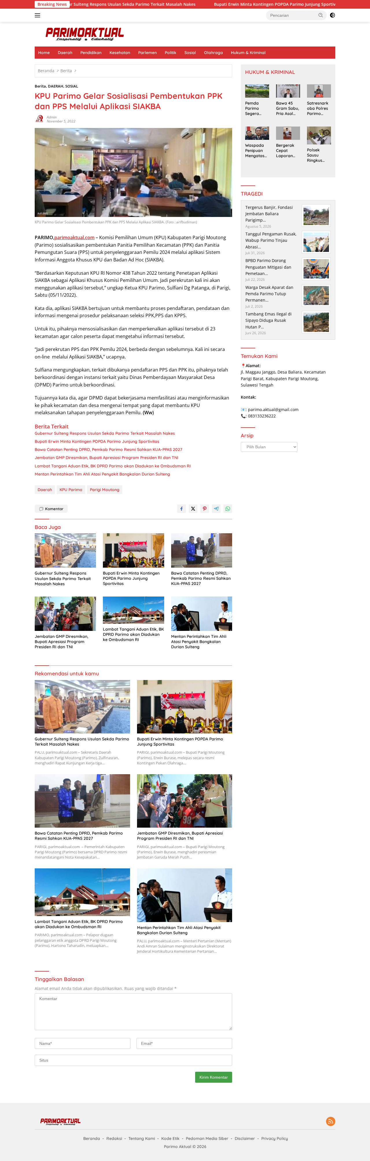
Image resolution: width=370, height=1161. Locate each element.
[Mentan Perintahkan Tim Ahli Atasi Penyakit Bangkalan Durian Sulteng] (201, 614)
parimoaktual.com (74, 237)
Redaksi (114, 1138)
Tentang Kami (141, 1138)
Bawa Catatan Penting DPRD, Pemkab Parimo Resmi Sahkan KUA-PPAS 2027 (108, 449)
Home (44, 52)
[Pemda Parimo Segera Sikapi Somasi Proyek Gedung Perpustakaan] (257, 91)
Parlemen (147, 52)
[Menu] (38, 15)
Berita (40, 86)
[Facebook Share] (181, 508)
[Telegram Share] (216, 508)
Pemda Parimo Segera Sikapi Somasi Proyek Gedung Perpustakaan (256, 108)
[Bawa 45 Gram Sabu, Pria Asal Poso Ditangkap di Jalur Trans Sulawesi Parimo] (288, 91)
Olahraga (213, 52)
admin (52, 117)
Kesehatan (120, 52)
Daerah (65, 52)
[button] (321, 15)
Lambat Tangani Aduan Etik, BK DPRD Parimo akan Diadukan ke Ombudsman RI (113, 466)
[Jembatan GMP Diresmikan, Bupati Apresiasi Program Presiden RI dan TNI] (65, 614)
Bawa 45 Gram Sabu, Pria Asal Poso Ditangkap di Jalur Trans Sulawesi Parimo (287, 108)
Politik (170, 52)
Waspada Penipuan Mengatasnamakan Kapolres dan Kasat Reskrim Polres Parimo (256, 151)
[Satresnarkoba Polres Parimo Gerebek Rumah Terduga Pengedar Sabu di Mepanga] (319, 91)
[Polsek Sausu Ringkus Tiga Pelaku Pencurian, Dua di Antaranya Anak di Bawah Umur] (319, 135)
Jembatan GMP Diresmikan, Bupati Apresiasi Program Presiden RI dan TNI (106, 457)
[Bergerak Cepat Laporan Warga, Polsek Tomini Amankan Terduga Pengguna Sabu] (288, 133)
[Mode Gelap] (332, 15)
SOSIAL (71, 86)
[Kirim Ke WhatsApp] (227, 508)
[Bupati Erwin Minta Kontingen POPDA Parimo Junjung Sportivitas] (133, 550)
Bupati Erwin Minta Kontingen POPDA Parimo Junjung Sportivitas (238, 4)
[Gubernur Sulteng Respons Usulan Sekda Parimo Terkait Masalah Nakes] (65, 550)
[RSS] (330, 1122)
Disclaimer (245, 1138)
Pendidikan (90, 52)
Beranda (91, 1138)
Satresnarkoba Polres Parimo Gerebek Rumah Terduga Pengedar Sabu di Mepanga (317, 108)
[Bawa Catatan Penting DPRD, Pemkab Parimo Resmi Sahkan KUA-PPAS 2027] (201, 550)
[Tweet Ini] (193, 508)
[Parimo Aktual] (85, 33)
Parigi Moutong (104, 489)
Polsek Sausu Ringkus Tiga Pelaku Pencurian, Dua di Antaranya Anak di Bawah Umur (318, 155)
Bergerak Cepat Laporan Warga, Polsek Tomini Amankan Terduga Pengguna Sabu (285, 151)
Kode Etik (170, 1138)
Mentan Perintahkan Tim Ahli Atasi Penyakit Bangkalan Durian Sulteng (102, 474)
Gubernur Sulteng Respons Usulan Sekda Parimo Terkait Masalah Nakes (84, 4)
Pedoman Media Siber (207, 1138)
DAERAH (55, 86)
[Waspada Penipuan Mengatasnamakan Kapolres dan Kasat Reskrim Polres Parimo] (257, 133)
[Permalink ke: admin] (39, 119)
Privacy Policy (274, 1138)
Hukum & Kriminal (248, 52)
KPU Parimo (71, 489)
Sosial (190, 52)
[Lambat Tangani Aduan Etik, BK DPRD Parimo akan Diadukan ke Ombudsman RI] (133, 610)
